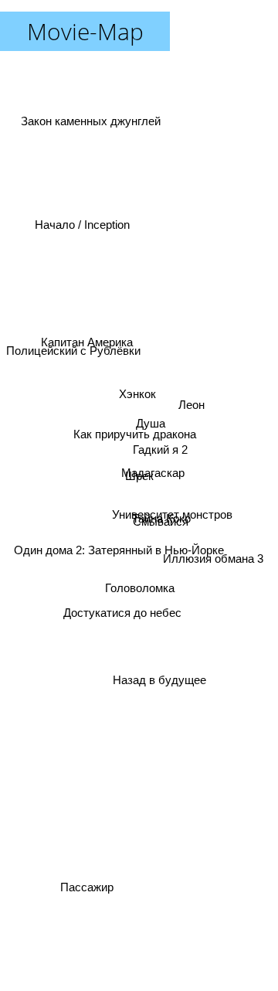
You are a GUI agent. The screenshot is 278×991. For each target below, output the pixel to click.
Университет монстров (173, 514)
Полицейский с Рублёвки (73, 330)
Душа (150, 422)
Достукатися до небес (123, 618)
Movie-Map (85, 31)
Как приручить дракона (134, 434)
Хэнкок (138, 393)
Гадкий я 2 (160, 451)
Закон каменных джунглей (88, 128)
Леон (192, 410)
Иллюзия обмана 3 (214, 567)
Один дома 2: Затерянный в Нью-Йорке (120, 556)
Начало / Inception (81, 230)
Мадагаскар (153, 471)
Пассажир (84, 887)
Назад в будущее (156, 681)
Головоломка (140, 589)
